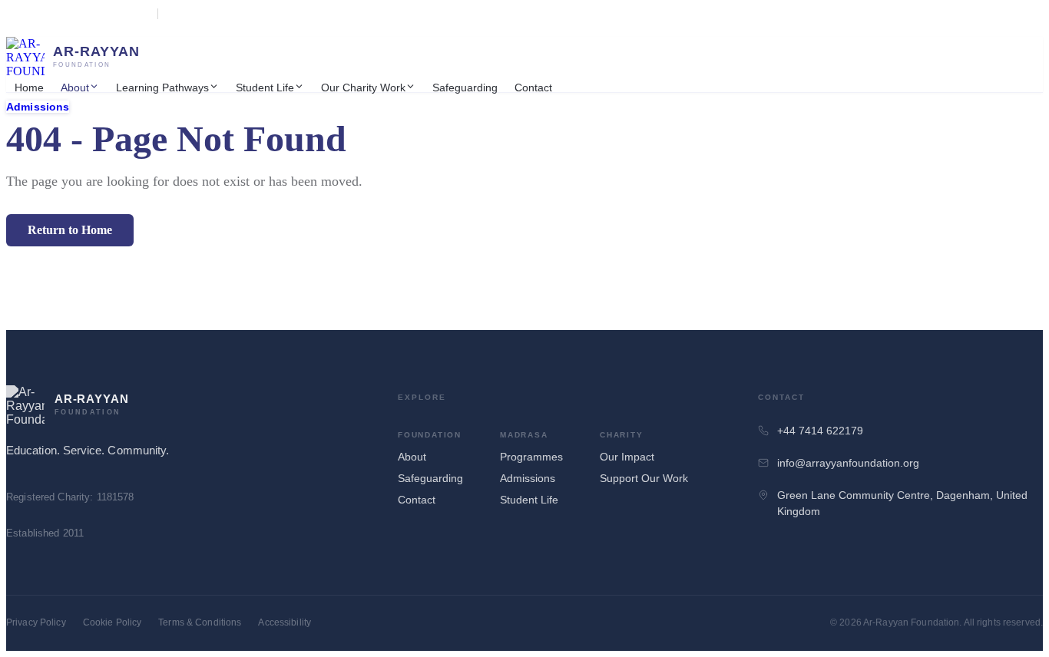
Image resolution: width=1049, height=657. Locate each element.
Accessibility (284, 622)
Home (29, 87)
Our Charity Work (363, 87)
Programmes (531, 456)
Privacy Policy (36, 622)
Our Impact (627, 456)
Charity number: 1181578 (98, 13)
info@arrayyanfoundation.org (848, 463)
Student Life (265, 87)
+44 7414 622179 (820, 430)
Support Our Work (644, 478)
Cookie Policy (112, 622)
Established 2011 (200, 13)
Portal (56, 25)
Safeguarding (465, 87)
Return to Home (70, 229)
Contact (533, 87)
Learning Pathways (162, 87)
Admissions (37, 107)
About (75, 87)
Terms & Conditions (199, 622)
